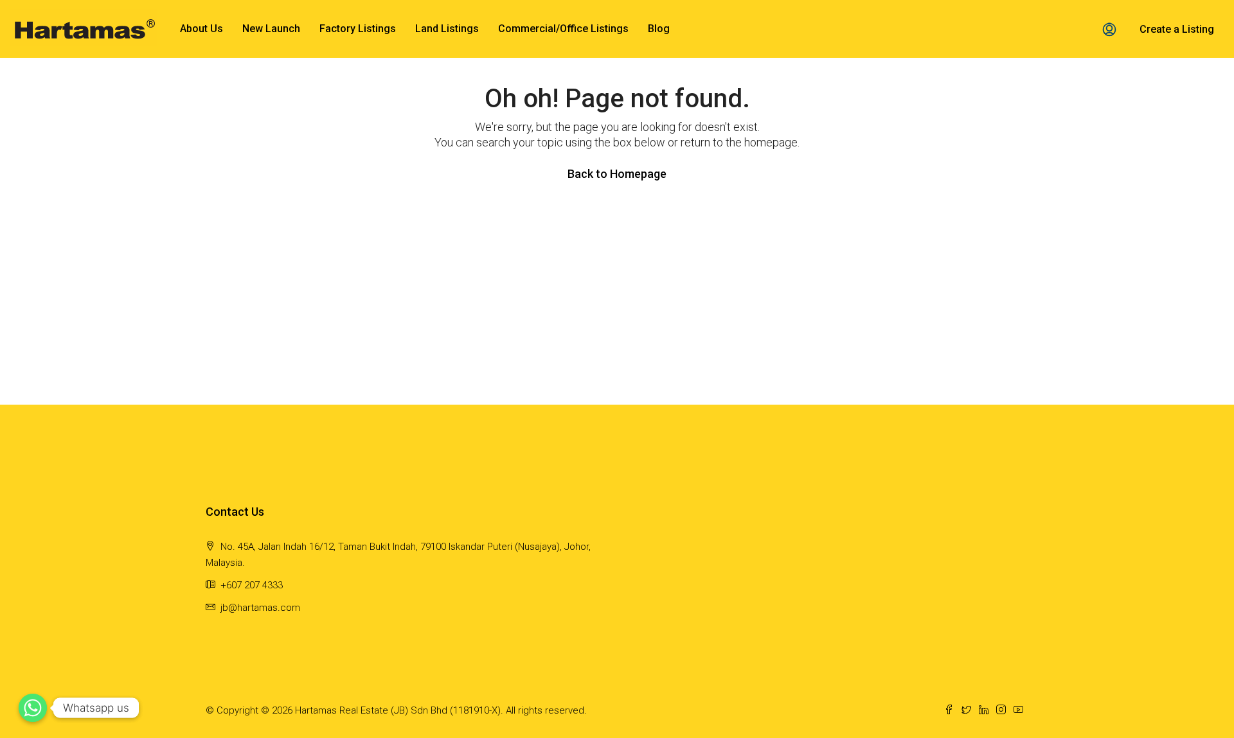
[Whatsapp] (33, 708)
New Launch (271, 28)
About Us (201, 28)
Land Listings (447, 28)
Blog (659, 28)
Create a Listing (1177, 29)
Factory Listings (357, 28)
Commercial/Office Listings (563, 28)
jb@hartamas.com (260, 607)
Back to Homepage (617, 173)
